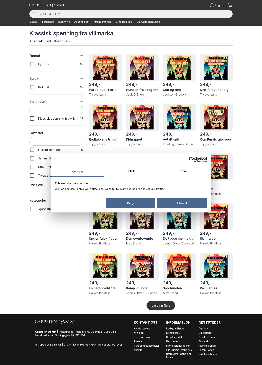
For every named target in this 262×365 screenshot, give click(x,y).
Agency (203, 328)
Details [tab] (131, 170)
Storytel (203, 341)
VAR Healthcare (208, 354)
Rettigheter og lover (110, 344)
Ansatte (138, 349)
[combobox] (131, 14)
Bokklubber (205, 332)
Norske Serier (207, 337)
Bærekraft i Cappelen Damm (179, 355)
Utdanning (64, 21)
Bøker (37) (62, 41)
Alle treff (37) (40, 41)
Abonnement (81, 21)
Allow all (182, 202)
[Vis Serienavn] (79, 101)
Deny (130, 202)
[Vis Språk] (79, 78)
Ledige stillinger (175, 328)
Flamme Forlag (207, 345)
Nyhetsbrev (173, 332)
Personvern (173, 341)
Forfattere (48, 21)
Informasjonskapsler (178, 345)
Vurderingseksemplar (146, 345)
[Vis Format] (79, 55)
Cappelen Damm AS (49, 344)
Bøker (33, 21)
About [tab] (184, 170)
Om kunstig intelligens (179, 349)
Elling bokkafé (123, 21)
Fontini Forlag (206, 349)
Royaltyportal (174, 337)
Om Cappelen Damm (149, 21)
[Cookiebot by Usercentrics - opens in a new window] (191, 159)
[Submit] (33, 14)
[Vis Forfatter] (79, 133)
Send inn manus (143, 337)
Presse (138, 341)
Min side (139, 332)
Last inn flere (160, 305)
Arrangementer (102, 21)
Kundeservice (142, 328)
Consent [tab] (77, 171)
